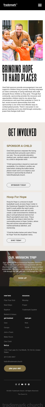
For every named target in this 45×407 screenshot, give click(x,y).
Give (5, 323)
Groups (6, 327)
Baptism (7, 310)
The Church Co (22, 394)
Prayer (24, 305)
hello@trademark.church (13, 361)
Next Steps (8, 305)
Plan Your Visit (9, 300)
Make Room (8, 337)
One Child (8, 341)
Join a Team (8, 332)
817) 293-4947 (9, 357)
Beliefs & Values (10, 314)
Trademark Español (29, 310)
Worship (25, 300)
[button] (40, 5)
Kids (26, 323)
